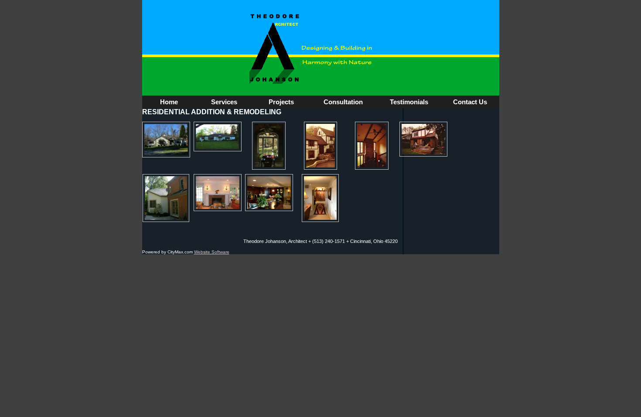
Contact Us (470, 102)
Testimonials (409, 102)
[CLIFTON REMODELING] (423, 139)
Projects (281, 102)
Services (224, 102)
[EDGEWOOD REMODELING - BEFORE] (217, 136)
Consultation (343, 102)
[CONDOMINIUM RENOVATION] (269, 192)
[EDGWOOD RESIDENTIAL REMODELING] (166, 139)
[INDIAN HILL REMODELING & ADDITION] (320, 145)
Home (169, 102)
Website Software (211, 252)
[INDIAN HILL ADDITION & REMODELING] (166, 198)
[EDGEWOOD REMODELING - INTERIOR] (268, 145)
